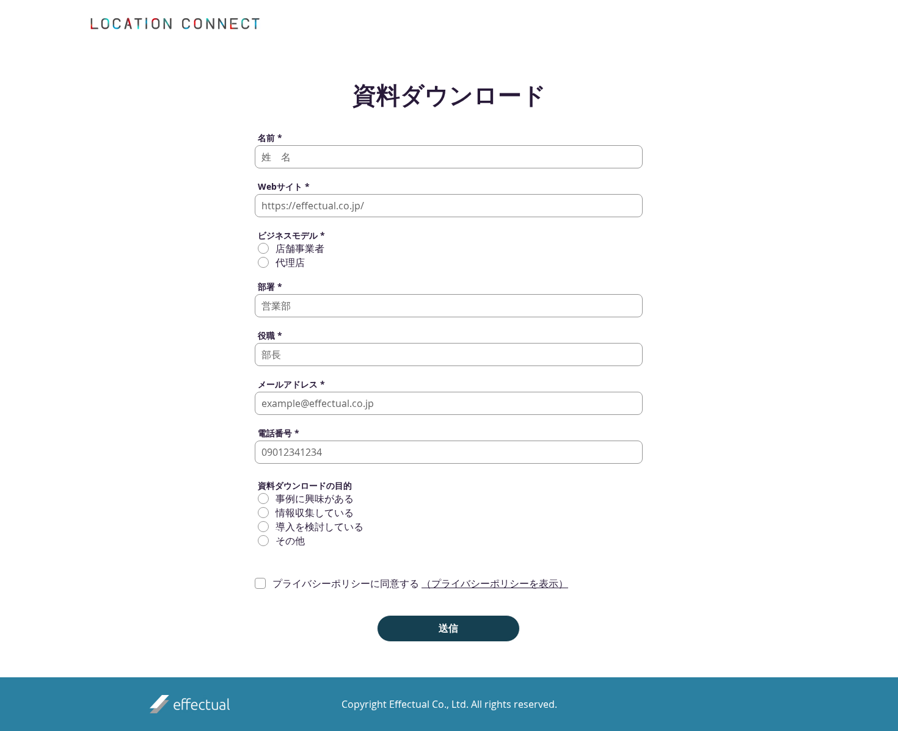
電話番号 (275, 433)
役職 (266, 335)
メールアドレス (288, 384)
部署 (266, 287)
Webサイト (280, 186)
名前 (266, 138)
